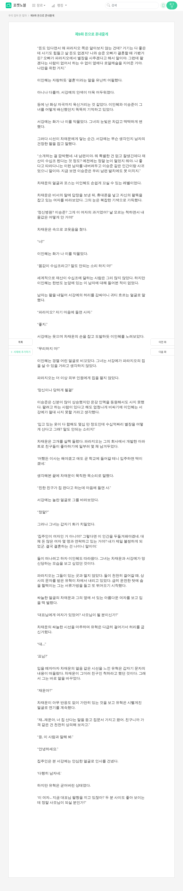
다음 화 (162, 351)
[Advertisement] (91, 837)
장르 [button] (40, 5)
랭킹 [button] (60, 5)
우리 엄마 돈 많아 (17, 15)
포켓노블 (19, 5)
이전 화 (162, 342)
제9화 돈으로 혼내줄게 (42, 15)
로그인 (171, 5)
